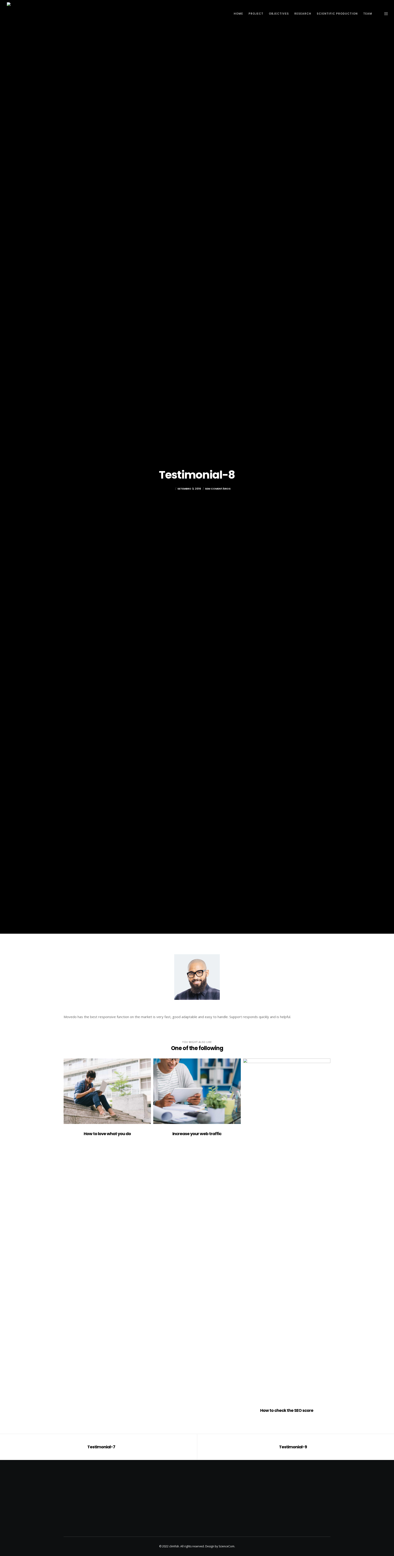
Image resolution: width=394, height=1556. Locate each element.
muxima (168, 488)
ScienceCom (226, 1546)
